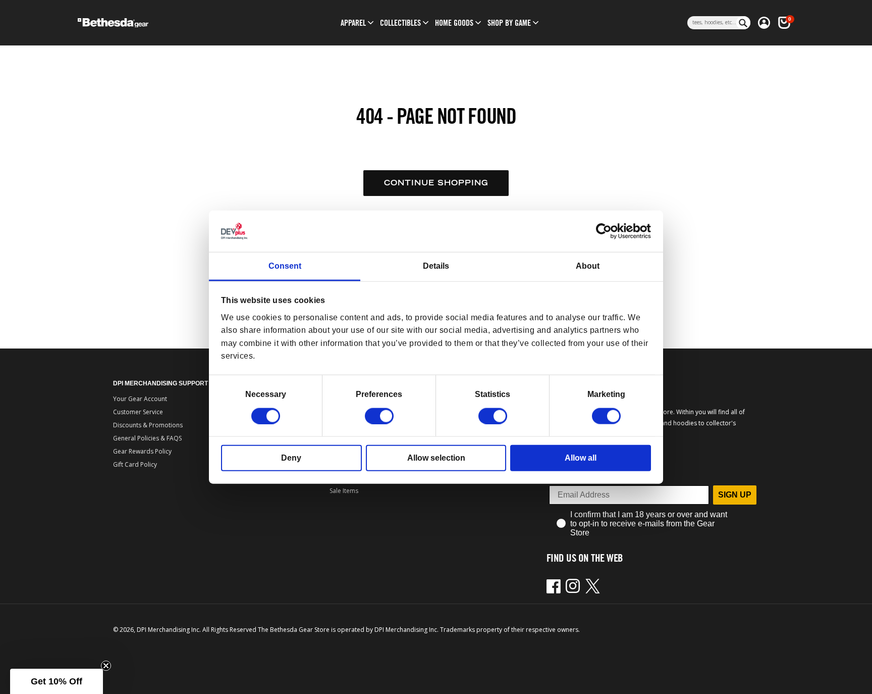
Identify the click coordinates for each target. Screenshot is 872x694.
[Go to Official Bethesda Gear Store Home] (157, 23)
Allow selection (436, 457)
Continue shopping (436, 182)
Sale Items (344, 490)
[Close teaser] (106, 666)
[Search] (743, 22)
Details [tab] (436, 266)
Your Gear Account (140, 398)
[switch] (379, 416)
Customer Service (138, 412)
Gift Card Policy (135, 464)
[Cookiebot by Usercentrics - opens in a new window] (607, 231)
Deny (291, 457)
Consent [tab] (284, 266)
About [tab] (588, 266)
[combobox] (711, 22)
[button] (353, 22)
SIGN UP (734, 494)
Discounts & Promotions (148, 425)
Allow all (580, 457)
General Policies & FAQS (147, 438)
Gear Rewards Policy (142, 451)
